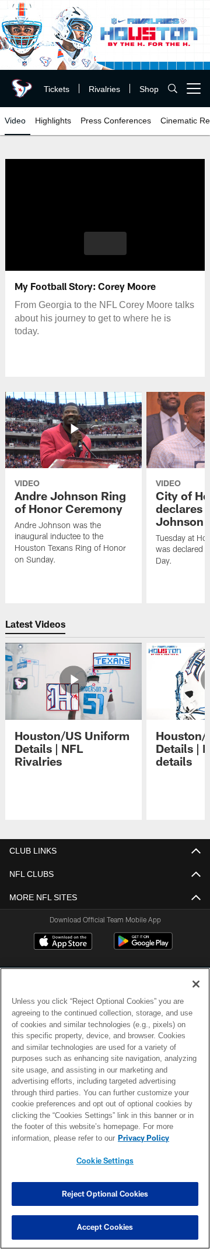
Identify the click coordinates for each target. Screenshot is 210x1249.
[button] (105, 243)
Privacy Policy (50, 1137)
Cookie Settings (105, 1160)
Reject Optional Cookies (105, 1193)
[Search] (172, 89)
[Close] (196, 984)
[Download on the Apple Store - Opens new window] (63, 943)
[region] (105, 1108)
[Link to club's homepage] (20, 84)
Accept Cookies (105, 1227)
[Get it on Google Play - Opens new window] (143, 947)
